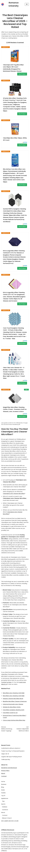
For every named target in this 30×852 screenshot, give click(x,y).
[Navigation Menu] (27, 4)
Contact (4, 776)
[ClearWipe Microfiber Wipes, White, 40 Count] (15, 129)
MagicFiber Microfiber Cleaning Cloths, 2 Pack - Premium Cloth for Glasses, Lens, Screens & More (15, 409)
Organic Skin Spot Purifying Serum (11, 756)
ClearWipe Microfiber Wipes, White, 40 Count (15, 139)
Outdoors (5, 809)
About (3, 773)
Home (3, 781)
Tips (3, 801)
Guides (3, 793)
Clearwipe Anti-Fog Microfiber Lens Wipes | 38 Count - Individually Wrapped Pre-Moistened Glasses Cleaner (13, 68)
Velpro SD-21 (5, 754)
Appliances (4, 798)
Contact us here (6, 682)
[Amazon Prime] (24, 142)
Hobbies (4, 807)
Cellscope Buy (5, 759)
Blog (2, 787)
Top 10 (3, 795)
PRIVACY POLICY (7, 818)
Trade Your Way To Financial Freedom (12, 751)
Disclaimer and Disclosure (9, 768)
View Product (22, 74)
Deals (3, 790)
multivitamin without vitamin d (10, 748)
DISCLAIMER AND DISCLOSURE (9, 821)
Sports (3, 804)
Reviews (3, 784)
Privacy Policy (5, 770)
